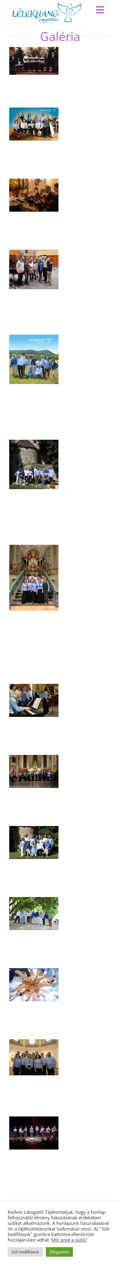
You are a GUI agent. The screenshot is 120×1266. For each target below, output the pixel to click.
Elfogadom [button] (59, 1252)
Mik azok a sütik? (69, 1240)
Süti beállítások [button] (25, 1252)
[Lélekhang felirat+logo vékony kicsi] (46, 5)
